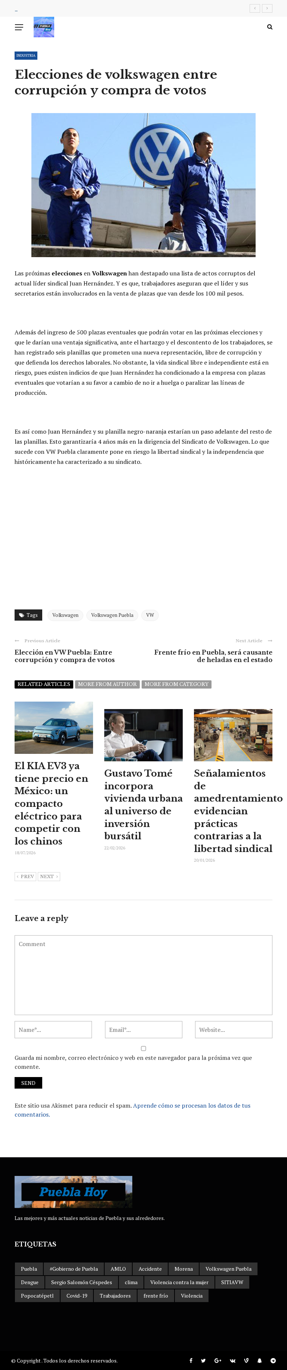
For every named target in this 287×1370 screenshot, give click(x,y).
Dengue (29, 1282)
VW (150, 615)
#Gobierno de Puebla (74, 1268)
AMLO (118, 1268)
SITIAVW (232, 1282)
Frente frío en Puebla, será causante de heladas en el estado (213, 656)
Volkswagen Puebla (112, 615)
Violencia (192, 1295)
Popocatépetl (37, 1295)
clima (131, 1282)
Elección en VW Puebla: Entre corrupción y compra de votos (65, 656)
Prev (27, 876)
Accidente (150, 1268)
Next (47, 876)
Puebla (29, 1268)
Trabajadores (115, 1295)
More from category (177, 684)
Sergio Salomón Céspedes (81, 1282)
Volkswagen (65, 615)
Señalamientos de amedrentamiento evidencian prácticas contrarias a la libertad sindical (238, 811)
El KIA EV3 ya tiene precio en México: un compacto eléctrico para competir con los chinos (51, 804)
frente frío (156, 1295)
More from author (107, 684)
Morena (184, 1268)
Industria (26, 55)
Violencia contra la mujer (179, 1282)
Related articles (44, 684)
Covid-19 (77, 1295)
